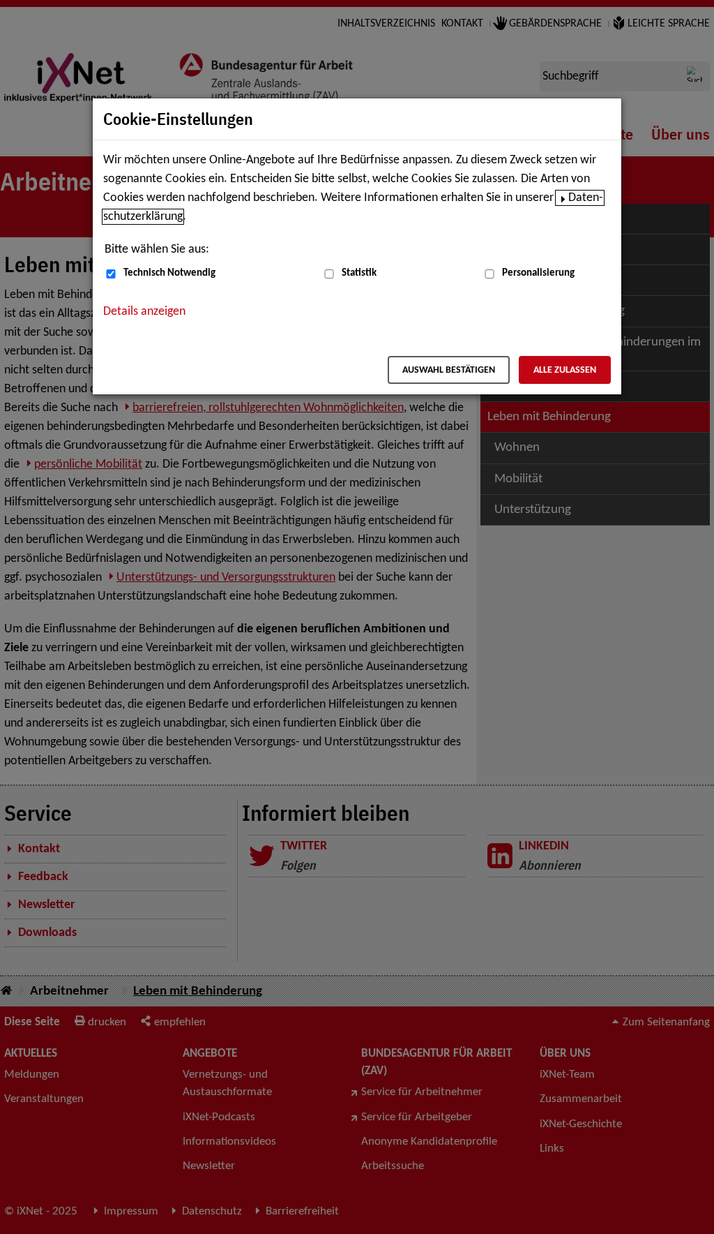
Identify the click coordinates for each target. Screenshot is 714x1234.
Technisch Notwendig (169, 273)
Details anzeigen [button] (144, 311)
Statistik (359, 273)
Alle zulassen (564, 370)
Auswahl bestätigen (448, 370)
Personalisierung (538, 273)
